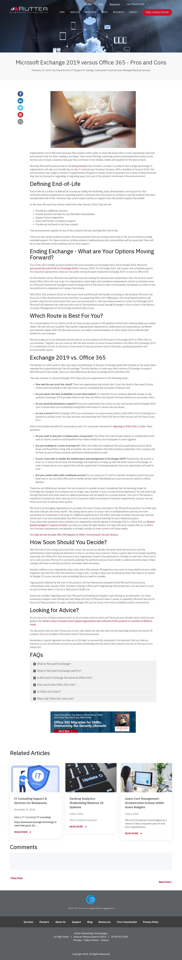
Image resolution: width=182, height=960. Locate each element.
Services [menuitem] (74, 12)
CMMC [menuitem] (62, 12)
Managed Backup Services (136, 70)
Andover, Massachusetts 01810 (90, 936)
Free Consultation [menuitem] (127, 922)
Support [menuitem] (88, 4)
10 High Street (61, 936)
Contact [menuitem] (133, 12)
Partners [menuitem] (44, 922)
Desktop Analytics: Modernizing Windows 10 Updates (86, 803)
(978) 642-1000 (119, 936)
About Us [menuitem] (60, 922)
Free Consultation (157, 12)
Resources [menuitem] (115, 4)
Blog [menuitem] (101, 4)
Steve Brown (62, 70)
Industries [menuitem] (90, 12)
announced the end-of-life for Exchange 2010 (53, 268)
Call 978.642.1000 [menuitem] (135, 4)
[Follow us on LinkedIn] (91, 947)
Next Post (165, 882)
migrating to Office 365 (125, 426)
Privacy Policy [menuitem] (150, 922)
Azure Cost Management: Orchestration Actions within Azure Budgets (144, 803)
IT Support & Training (82, 70)
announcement (79, 166)
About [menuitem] (104, 12)
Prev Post (17, 878)
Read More (21, 832)
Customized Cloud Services (108, 70)
